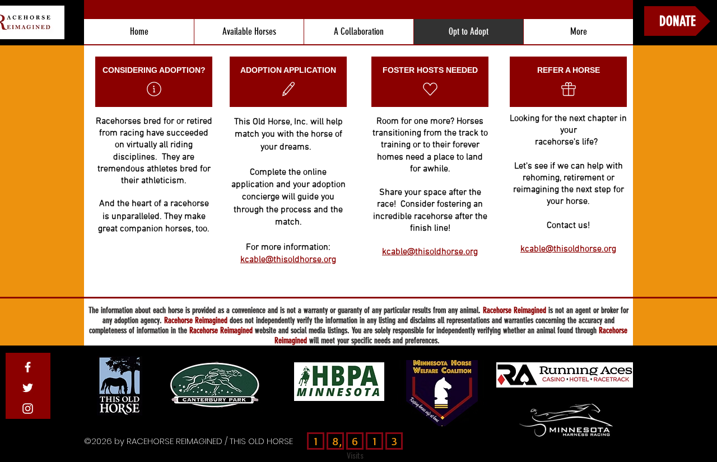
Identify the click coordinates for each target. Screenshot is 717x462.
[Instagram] (28, 409)
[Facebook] (28, 367)
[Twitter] (28, 388)
